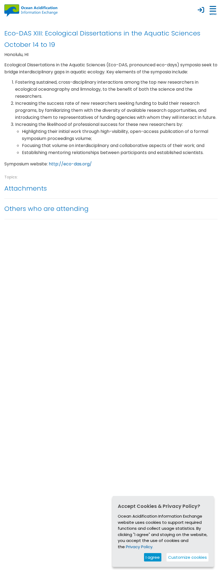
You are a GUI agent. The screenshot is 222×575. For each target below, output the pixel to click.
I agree (153, 557)
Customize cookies (187, 557)
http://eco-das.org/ (70, 164)
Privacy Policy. (139, 547)
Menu (213, 14)
